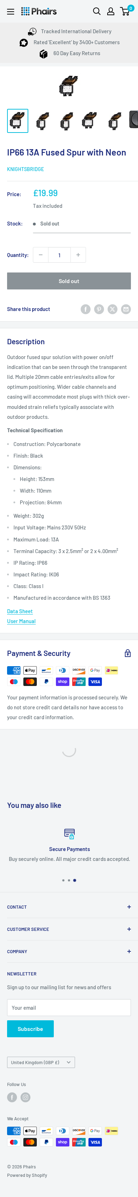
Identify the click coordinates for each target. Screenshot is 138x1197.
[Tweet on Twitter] (112, 309)
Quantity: (18, 255)
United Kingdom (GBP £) (35, 1062)
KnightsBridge (25, 169)
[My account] (110, 11)
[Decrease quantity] (40, 254)
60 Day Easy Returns (76, 53)
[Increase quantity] (78, 254)
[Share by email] (126, 309)
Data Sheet (20, 611)
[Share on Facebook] (86, 309)
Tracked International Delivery (76, 31)
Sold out (69, 280)
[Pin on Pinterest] (99, 309)
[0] (125, 11)
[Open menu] (10, 11)
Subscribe (30, 1028)
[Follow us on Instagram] (25, 1097)
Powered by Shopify (27, 1175)
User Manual (21, 621)
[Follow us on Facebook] (12, 1097)
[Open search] (97, 11)
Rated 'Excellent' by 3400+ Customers (76, 42)
